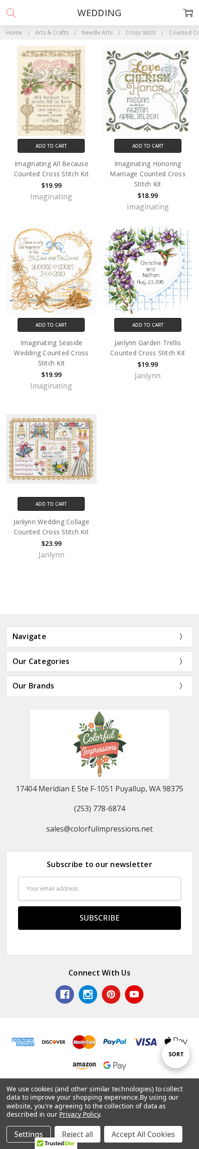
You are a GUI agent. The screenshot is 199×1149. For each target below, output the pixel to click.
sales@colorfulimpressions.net (99, 829)
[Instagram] (88, 994)
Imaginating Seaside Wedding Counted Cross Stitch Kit (51, 352)
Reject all (77, 1134)
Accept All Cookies (143, 1134)
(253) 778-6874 (99, 808)
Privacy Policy (79, 1114)
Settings (28, 1134)
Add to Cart (51, 146)
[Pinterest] (111, 994)
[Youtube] (134, 994)
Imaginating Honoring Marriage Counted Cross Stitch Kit (148, 173)
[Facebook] (65, 994)
